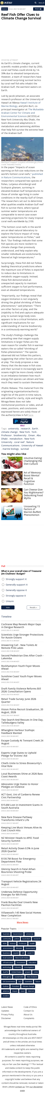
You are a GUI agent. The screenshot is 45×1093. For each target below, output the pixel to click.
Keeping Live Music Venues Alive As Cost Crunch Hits (21, 829)
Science (4, 9)
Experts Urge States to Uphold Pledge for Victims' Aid (18, 754)
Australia (6, 934)
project (27, 972)
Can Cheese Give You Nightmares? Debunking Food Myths (33, 494)
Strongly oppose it (16, 595)
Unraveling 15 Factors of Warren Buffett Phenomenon (32, 511)
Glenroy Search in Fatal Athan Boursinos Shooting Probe (18, 870)
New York (25, 431)
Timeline (6, 616)
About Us (28, 1014)
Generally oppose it (16, 590)
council (15, 953)
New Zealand (32, 977)
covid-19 (30, 953)
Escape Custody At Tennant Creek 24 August (22, 742)
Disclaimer (6, 1018)
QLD (20, 981)
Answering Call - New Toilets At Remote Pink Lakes (19, 646)
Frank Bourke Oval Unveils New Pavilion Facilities (19, 904)
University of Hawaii (32, 445)
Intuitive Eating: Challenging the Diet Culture (33, 460)
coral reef (19, 442)
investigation (29, 967)
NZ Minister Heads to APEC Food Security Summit (20, 839)
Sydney (6, 986)
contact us (20, 1086)
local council (7, 958)
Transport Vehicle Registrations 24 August (21, 883)
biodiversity (20, 435)
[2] (32, 1064)
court (23, 991)
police (16, 939)
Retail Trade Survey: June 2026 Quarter (18, 700)
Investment (21, 962)
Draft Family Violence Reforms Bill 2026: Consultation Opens (21, 690)
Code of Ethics (30, 1007)
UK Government (9, 981)
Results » (33, 607)
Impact (14, 991)
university (13, 428)
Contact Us (29, 1010)
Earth (35, 428)
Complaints (29, 1018)
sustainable (19, 977)
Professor (6, 435)
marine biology (10, 448)
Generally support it (17, 584)
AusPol (5, 972)
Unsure (10, 601)
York (34, 431)
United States (17, 972)
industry (18, 967)
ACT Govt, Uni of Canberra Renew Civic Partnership (20, 796)
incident (6, 996)
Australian (26, 939)
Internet (31, 991)
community (7, 939)
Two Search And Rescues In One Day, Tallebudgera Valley (22, 721)
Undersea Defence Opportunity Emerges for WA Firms (19, 893)
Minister (19, 948)
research (25, 428)
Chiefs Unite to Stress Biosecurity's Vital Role (21, 765)
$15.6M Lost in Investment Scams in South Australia (21, 806)
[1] (30, 1064)
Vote (8, 607)
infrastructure (8, 962)
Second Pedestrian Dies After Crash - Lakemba (22, 657)
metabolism (16, 438)
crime (36, 972)
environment (8, 948)
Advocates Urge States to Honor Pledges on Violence (19, 785)
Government (18, 934)
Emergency (7, 977)
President (15, 986)
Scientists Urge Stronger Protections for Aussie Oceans (22, 636)
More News (22, 922)
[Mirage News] (6, 3)
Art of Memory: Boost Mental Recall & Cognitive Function (32, 478)
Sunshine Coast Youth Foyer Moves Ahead (21, 678)
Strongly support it (16, 579)
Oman (31, 435)
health (32, 943)
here (30, 415)
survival (25, 448)
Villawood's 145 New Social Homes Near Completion (21, 914)
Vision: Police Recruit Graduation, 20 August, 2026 (22, 711)
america (6, 991)
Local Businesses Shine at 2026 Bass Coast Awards (22, 775)
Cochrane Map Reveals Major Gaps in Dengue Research (21, 626)
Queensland (30, 948)
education (32, 962)
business (6, 953)
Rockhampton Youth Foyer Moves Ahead (20, 667)
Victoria (13, 943)
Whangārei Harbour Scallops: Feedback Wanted (18, 732)
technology (7, 967)
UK (23, 953)
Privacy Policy (7, 1014)
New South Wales (22, 958)
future (38, 981)
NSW (4, 943)
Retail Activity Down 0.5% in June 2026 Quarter (20, 850)
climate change (9, 431)
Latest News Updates (7, 1009)
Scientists (28, 981)
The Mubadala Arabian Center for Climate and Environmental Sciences (22, 113)
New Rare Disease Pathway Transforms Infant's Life (16, 819)
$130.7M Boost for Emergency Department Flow (18, 860)
